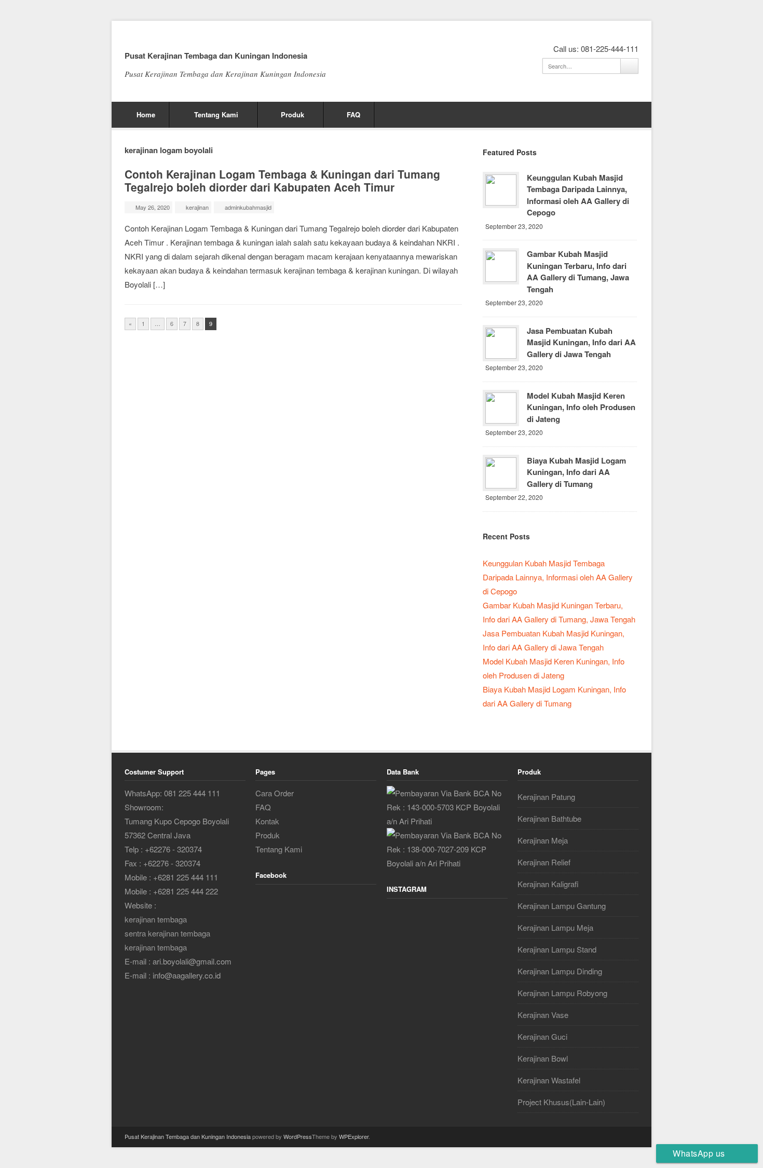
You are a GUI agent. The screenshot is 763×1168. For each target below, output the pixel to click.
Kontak (267, 821)
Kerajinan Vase (542, 1014)
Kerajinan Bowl (542, 1058)
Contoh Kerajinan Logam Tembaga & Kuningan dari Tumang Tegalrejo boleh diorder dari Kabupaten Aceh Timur (282, 180)
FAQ (353, 114)
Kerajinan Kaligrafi (548, 883)
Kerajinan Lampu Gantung (561, 905)
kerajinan (197, 207)
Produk (292, 114)
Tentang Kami (216, 114)
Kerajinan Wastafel (548, 1080)
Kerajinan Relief (543, 862)
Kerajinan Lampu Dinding (559, 971)
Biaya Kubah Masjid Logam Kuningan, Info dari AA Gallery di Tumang (576, 472)
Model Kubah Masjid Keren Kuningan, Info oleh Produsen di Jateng (581, 407)
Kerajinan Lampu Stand (556, 949)
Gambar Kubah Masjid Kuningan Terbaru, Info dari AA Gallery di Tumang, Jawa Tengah (578, 271)
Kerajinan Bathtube (549, 818)
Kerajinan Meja (542, 840)
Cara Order (274, 792)
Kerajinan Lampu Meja (555, 927)
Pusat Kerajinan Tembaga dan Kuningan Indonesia (216, 55)
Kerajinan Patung (546, 796)
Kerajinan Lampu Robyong (562, 992)
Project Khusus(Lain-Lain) (561, 1101)
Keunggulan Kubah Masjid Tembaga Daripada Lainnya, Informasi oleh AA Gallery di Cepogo (578, 195)
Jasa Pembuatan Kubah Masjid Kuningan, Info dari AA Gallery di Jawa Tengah (581, 342)
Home (146, 114)
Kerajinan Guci (542, 1036)
